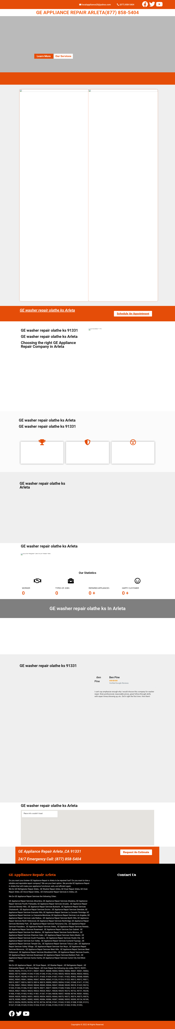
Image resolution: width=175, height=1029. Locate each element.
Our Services (63, 56)
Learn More (44, 56)
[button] (93, 687)
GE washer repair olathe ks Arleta (47, 310)
